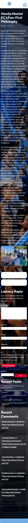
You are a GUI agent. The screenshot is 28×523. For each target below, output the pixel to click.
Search (3, 371)
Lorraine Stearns (8, 438)
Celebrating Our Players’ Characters (12, 282)
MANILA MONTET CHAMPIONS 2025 (13, 400)
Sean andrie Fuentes (10, 489)
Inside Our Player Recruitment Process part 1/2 (13, 492)
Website (4, 344)
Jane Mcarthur (8, 457)
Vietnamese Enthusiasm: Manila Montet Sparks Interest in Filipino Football (14, 444)
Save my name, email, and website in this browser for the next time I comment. (12, 357)
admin (4, 25)
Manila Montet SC (9, 7)
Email (4, 334)
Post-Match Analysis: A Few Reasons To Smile (12, 275)
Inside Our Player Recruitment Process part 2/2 (13, 424)
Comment (5, 305)
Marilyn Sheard (8, 421)
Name (4, 325)
